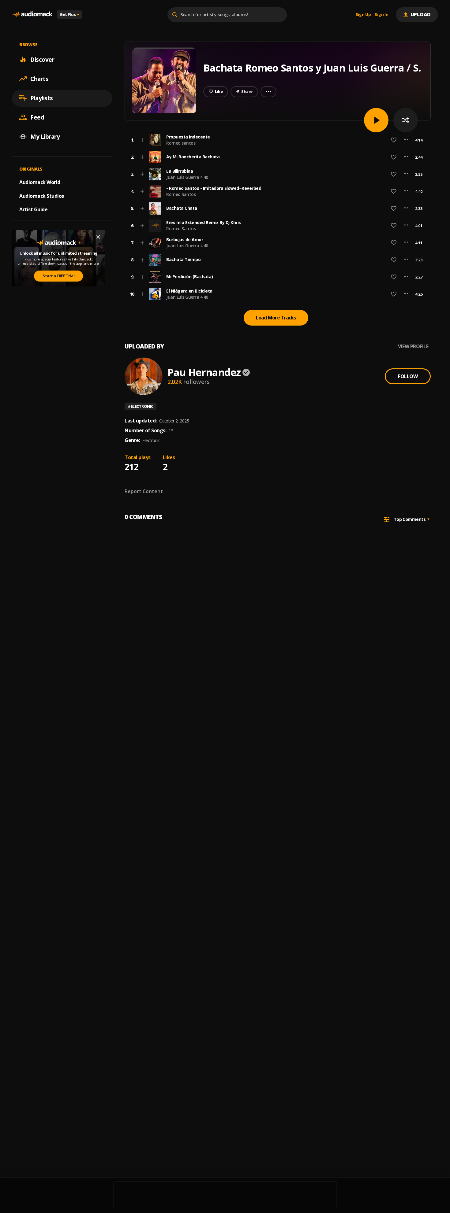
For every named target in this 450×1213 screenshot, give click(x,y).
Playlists (41, 98)
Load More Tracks (276, 317)
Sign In (381, 14)
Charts (39, 79)
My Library (45, 136)
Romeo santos (180, 143)
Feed (37, 117)
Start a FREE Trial (58, 275)
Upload (421, 14)
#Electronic (140, 406)
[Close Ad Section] (98, 237)
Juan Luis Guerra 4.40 (187, 177)
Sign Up (363, 14)
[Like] (393, 140)
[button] (276, 140)
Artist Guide (33, 209)
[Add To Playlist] (142, 140)
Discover (42, 59)
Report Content (144, 491)
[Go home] (32, 14)
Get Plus (69, 14)
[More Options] (406, 140)
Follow (408, 376)
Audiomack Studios (41, 195)
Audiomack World (39, 182)
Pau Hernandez (204, 372)
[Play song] (376, 120)
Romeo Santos (181, 194)
